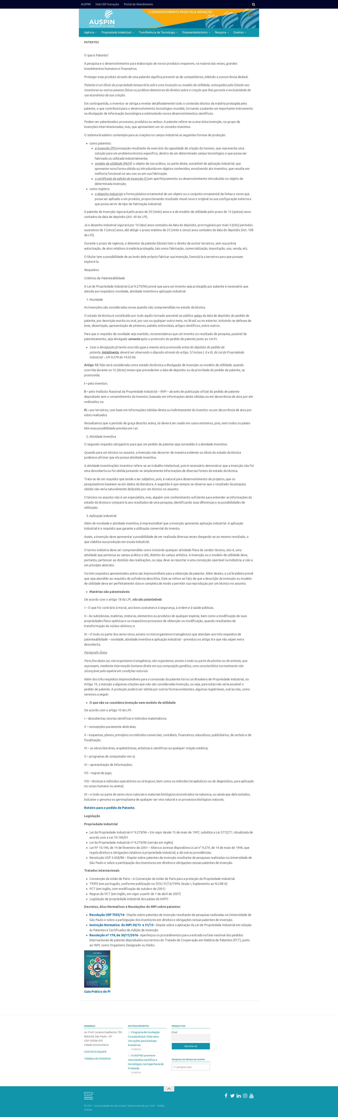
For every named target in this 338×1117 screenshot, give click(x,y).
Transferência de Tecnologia (157, 32)
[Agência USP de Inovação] (101, 18)
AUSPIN (86, 4)
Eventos (239, 32)
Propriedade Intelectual (116, 32)
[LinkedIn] (238, 1095)
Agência (89, 32)
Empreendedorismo (195, 32)
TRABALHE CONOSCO (97, 1058)
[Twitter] (232, 1095)
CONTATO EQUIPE (95, 1051)
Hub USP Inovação (107, 4)
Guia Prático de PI (97, 991)
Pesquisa (220, 32)
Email (174, 1032)
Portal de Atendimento (138, 4)
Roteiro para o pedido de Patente (109, 807)
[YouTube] (251, 1095)
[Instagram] (245, 1095)
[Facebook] (226, 1095)
